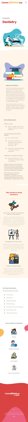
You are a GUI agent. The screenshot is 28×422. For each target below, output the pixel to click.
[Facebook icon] (13, 416)
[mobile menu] (26, 2)
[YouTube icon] (14, 416)
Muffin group (18, 413)
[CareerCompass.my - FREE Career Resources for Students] (12, 2)
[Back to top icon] (14, 409)
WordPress (21, 414)
